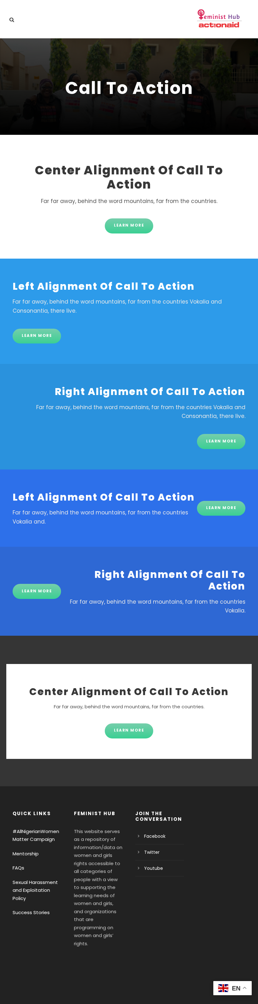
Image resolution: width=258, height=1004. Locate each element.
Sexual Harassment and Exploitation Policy (35, 890)
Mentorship (26, 853)
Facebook (154, 836)
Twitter (152, 852)
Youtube (153, 868)
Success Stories (31, 912)
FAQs (18, 867)
